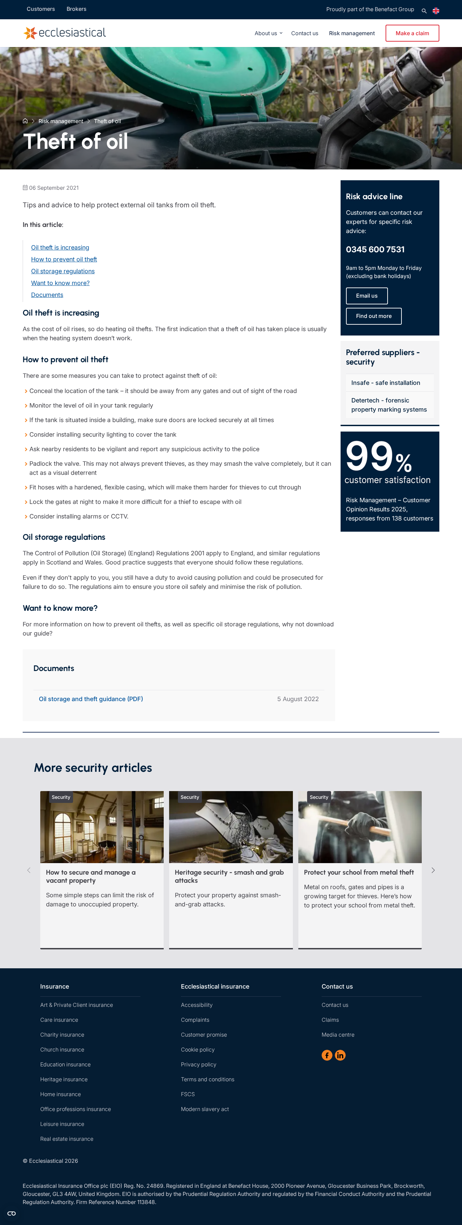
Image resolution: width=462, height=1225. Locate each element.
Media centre (338, 1034)
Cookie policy (198, 1049)
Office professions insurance (75, 1109)
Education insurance (65, 1064)
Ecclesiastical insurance (215, 986)
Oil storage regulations (63, 271)
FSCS (188, 1094)
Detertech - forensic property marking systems (389, 405)
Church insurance (62, 1049)
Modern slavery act (205, 1109)
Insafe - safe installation (385, 382)
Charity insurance (62, 1034)
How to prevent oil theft (64, 259)
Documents (47, 294)
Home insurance (60, 1094)
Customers (41, 8)
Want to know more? (60, 282)
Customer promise (204, 1034)
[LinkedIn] (340, 1055)
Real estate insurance (66, 1138)
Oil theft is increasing (60, 247)
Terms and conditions (207, 1079)
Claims (330, 1019)
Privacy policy (198, 1064)
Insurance (54, 986)
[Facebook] (327, 1055)
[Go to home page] (75, 33)
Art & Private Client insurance (76, 1004)
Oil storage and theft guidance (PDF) (91, 698)
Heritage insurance (64, 1079)
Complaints (195, 1019)
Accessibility (197, 1004)
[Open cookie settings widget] (11, 1213)
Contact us (304, 33)
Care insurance (59, 1019)
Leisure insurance (62, 1123)
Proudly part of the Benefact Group (370, 9)
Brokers (77, 8)
